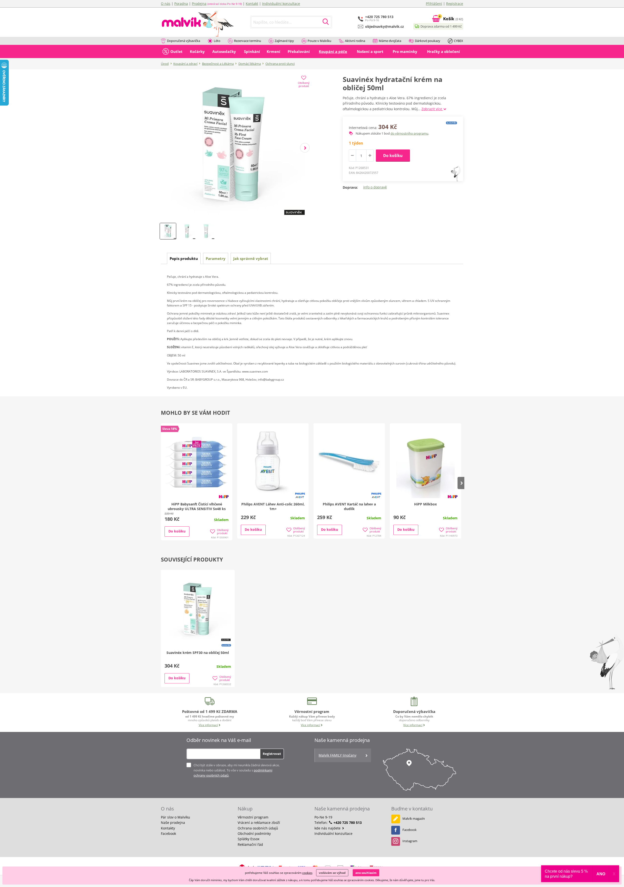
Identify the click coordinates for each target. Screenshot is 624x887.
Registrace (454, 3)
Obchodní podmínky (254, 833)
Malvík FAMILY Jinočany (337, 755)
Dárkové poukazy (427, 41)
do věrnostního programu (409, 133)
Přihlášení (434, 3)
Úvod (165, 63)
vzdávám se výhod (332, 873)
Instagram (409, 841)
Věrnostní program (253, 817)
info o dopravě (375, 187)
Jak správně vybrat (250, 258)
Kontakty (168, 828)
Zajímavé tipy (284, 41)
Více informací (208, 725)
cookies (307, 873)
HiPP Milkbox (425, 504)
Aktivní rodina (355, 41)
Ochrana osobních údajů (258, 828)
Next (305, 148)
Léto (217, 41)
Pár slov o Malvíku (175, 817)
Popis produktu (184, 258)
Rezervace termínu (247, 41)
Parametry (215, 258)
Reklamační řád (250, 844)
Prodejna (199, 3)
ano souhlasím (366, 873)
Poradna (181, 3)
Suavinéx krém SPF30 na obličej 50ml (197, 652)
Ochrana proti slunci (280, 63)
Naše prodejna (173, 822)
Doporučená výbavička (183, 41)
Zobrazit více (432, 109)
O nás (165, 3)
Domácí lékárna (249, 63)
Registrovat (272, 753)
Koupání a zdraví (185, 63)
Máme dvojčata (390, 41)
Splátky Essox (248, 839)
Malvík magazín (413, 818)
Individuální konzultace (281, 3)
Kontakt (252, 3)
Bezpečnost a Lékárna (218, 63)
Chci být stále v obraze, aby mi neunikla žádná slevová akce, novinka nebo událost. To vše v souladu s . (237, 770)
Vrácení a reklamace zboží (259, 822)
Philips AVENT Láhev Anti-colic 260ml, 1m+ (273, 506)
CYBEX (458, 41)
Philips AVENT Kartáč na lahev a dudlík (349, 506)
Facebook (168, 833)
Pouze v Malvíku (319, 41)
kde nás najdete (327, 828)
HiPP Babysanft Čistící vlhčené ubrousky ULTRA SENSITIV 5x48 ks (197, 506)
